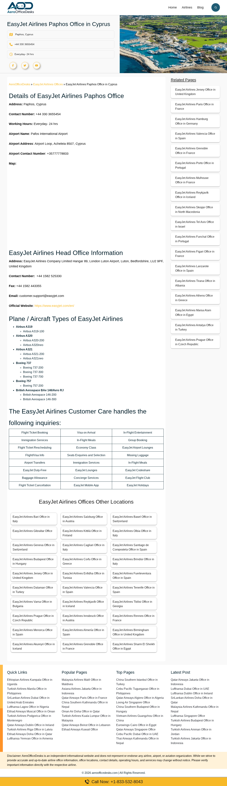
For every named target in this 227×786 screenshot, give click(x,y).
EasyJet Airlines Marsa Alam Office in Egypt (193, 312)
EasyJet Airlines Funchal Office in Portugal (194, 239)
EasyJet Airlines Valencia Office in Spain (195, 136)
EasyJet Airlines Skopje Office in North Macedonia (194, 209)
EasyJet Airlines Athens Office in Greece (194, 298)
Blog (200, 7)
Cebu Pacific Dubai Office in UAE (137, 734)
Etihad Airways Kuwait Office (80, 729)
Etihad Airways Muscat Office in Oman (31, 711)
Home (172, 7)
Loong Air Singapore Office (133, 702)
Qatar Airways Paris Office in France (84, 697)
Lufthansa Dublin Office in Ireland (192, 693)
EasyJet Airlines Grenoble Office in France (191, 150)
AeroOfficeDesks (19, 84)
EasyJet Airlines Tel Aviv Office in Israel (194, 224)
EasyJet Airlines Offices (48, 84)
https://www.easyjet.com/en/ (54, 306)
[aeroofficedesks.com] (20, 7)
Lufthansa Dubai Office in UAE (190, 688)
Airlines (187, 7)
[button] (215, 7)
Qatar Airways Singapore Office (136, 729)
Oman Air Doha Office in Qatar (81, 711)
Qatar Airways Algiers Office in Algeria (140, 697)
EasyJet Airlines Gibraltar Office (32, 530)
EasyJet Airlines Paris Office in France (194, 106)
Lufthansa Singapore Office (188, 715)
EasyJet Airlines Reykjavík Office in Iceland (192, 195)
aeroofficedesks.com (105, 772)
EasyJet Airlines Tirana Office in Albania (195, 283)
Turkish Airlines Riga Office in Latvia (29, 729)
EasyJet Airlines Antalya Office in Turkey (194, 327)
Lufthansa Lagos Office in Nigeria (28, 706)
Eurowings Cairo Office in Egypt (136, 725)
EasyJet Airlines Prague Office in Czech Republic (194, 342)
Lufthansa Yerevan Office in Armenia (30, 738)
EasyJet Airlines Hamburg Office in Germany (191, 121)
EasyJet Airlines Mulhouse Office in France (192, 180)
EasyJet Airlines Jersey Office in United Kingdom (195, 92)
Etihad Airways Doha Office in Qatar (29, 734)
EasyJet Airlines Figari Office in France (194, 254)
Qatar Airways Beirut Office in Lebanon (86, 725)
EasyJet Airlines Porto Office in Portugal (194, 165)
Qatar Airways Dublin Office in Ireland (30, 725)
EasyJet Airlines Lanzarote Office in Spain (192, 268)
